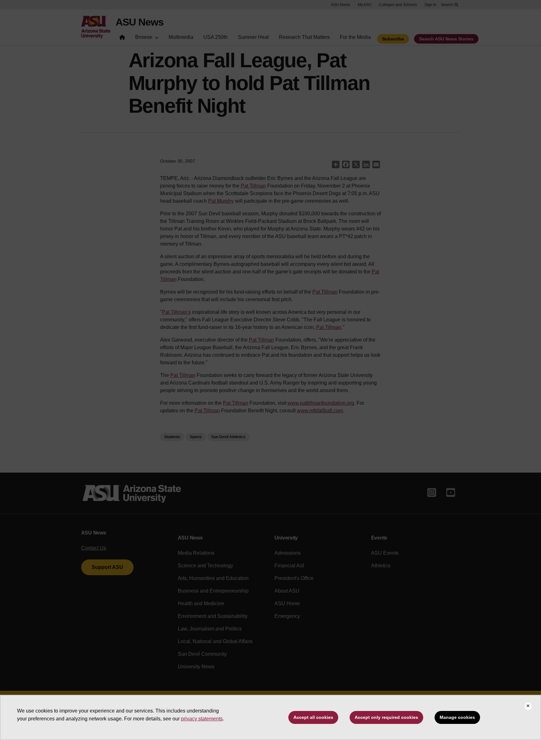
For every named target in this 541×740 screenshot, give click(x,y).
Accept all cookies (313, 717)
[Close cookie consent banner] (528, 706)
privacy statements (202, 718)
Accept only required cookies (386, 717)
